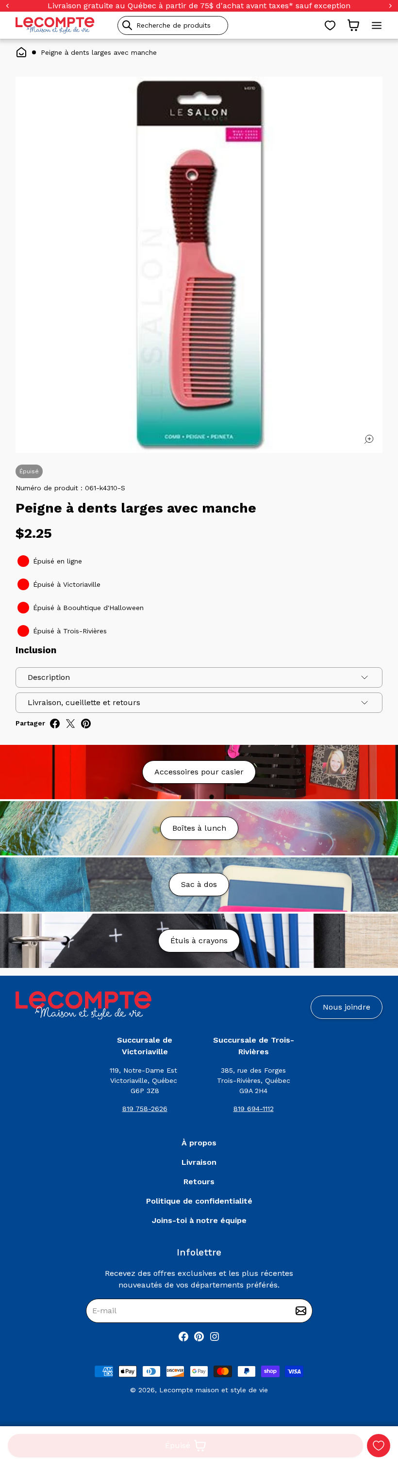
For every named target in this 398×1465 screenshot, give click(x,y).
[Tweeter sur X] (70, 723)
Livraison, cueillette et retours (84, 702)
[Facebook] (183, 1336)
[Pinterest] (199, 1336)
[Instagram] (214, 1336)
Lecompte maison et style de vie (213, 1390)
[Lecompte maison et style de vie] (55, 25)
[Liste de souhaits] (330, 25)
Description (49, 677)
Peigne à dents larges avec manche (99, 52)
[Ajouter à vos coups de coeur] (378, 1445)
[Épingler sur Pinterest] (86, 723)
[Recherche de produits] (216, 25)
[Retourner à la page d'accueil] (83, 1005)
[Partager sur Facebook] (55, 723)
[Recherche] (127, 25)
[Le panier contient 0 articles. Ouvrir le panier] (353, 25)
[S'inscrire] (301, 1311)
